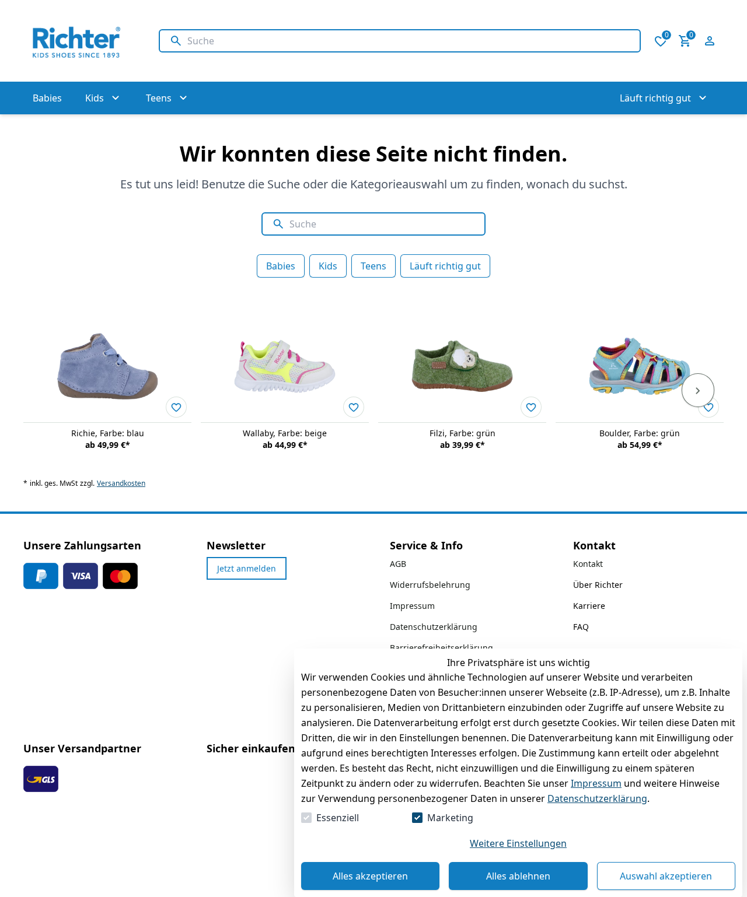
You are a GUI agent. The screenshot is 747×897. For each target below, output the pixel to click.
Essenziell (337, 817)
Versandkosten (121, 483)
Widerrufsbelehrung (430, 584)
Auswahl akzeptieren (666, 876)
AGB (398, 563)
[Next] (698, 390)
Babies (280, 266)
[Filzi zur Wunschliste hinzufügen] (531, 407)
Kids (328, 266)
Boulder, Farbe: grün (639, 433)
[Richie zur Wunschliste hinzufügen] (176, 407)
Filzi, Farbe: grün (462, 433)
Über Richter (598, 584)
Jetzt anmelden (246, 568)
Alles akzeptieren (370, 876)
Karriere (589, 605)
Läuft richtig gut (445, 266)
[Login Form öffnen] (709, 40)
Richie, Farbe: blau (107, 433)
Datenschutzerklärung (597, 798)
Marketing (450, 817)
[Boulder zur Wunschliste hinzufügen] (708, 407)
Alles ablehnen (518, 876)
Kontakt (588, 563)
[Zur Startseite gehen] (79, 41)
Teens (373, 266)
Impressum (596, 783)
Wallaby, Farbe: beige (285, 433)
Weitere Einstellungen (518, 843)
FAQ (581, 626)
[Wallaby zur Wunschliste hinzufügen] (353, 407)
